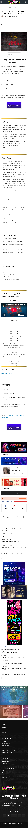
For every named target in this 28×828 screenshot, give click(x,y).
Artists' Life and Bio (12, 7)
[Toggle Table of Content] (17, 54)
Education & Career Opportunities (10, 649)
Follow (14, 505)
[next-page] (5, 558)
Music (6, 7)
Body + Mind (4, 660)
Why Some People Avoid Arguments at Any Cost (13, 657)
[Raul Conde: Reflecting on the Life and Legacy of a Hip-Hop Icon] (14, 695)
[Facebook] (12, 472)
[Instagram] (8, 815)
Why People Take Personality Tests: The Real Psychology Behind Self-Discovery (12, 651)
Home (2, 7)
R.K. (1, 716)
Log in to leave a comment (14, 493)
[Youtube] (22, 472)
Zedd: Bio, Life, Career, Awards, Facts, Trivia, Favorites (6, 518)
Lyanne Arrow (8, 16)
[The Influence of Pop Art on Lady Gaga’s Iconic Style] (11, 711)
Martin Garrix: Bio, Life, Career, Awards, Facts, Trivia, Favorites (20, 518)
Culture (3, 655)
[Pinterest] (14, 472)
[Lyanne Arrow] (2, 16)
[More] (18, 28)
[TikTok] (17, 472)
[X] (19, 472)
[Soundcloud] (15, 815)
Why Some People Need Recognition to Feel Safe (13, 674)
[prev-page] (2, 558)
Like (5, 505)
